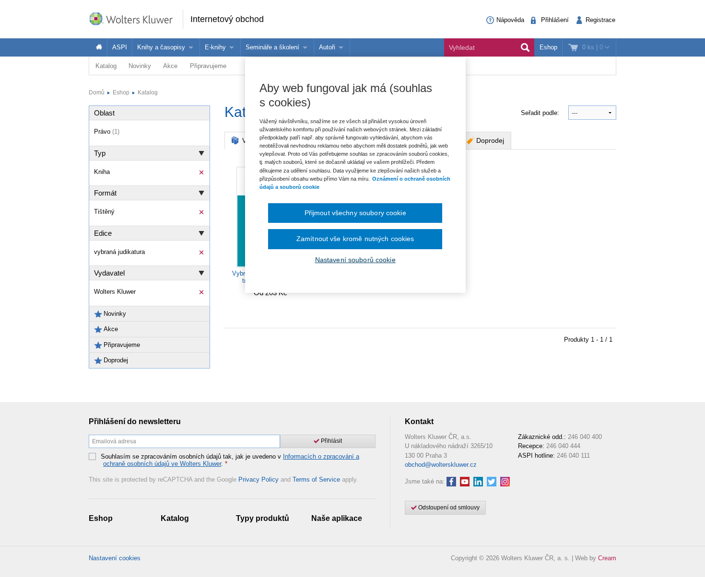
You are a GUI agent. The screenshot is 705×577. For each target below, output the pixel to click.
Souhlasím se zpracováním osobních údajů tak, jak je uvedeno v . (230, 460)
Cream (607, 558)
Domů (97, 92)
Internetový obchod (227, 19)
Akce (170, 65)
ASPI (119, 47)
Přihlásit (330, 441)
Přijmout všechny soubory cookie (355, 213)
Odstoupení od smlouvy (448, 507)
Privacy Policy (258, 479)
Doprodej (490, 140)
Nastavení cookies (115, 558)
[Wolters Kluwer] (136, 18)
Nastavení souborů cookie (355, 260)
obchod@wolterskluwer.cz (441, 464)
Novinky (140, 65)
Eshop (548, 47)
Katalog (106, 65)
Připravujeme (208, 65)
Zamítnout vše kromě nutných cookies (355, 238)
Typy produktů (262, 518)
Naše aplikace (336, 518)
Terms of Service (316, 479)
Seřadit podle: (541, 112)
